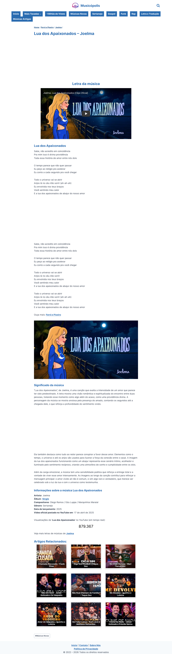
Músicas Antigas (22, 19)
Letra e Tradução (150, 14)
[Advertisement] (86, 58)
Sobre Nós (95, 645)
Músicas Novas (79, 14)
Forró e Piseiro (53, 314)
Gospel (111, 14)
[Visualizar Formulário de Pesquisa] (158, 5)
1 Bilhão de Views (56, 14)
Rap (134, 14)
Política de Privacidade (86, 649)
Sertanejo (97, 14)
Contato (83, 645)
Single (45, 499)
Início (16, 14)
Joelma (70, 533)
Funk (123, 14)
